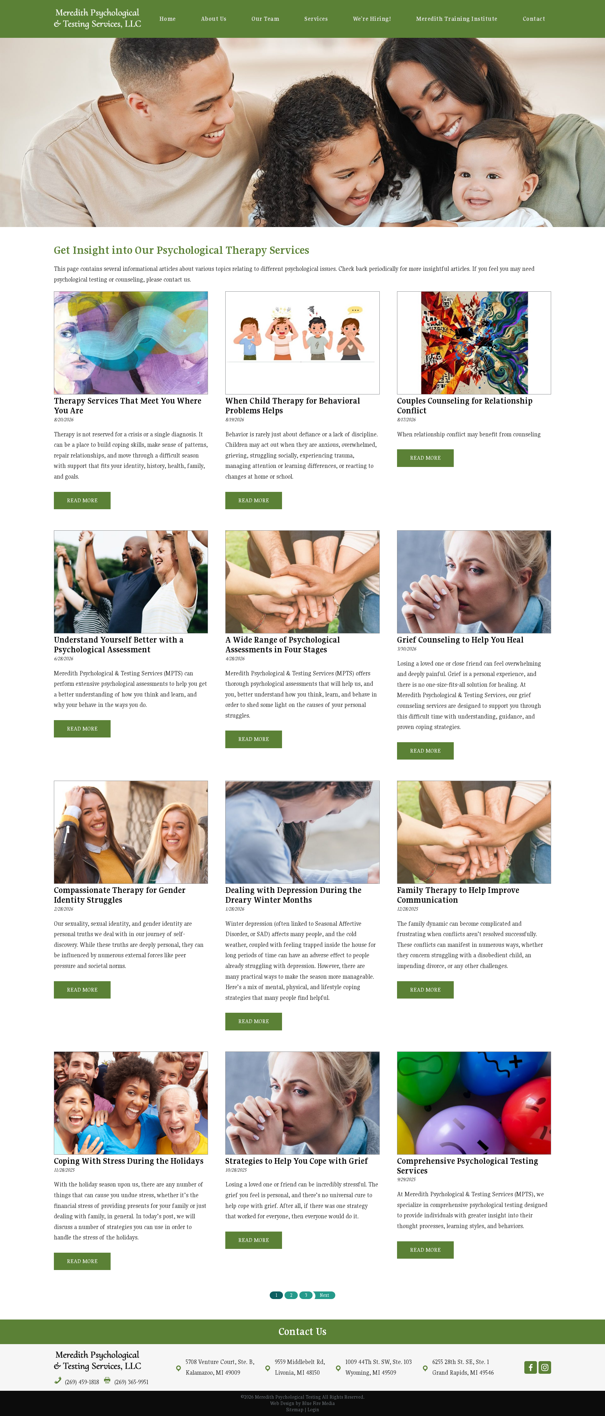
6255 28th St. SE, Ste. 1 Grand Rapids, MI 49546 (463, 1367)
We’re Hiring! (372, 18)
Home (167, 18)
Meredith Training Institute (457, 18)
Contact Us (302, 1331)
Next (324, 1295)
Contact (534, 18)
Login (313, 1410)
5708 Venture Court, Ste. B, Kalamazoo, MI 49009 (220, 1367)
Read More (82, 500)
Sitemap (294, 1410)
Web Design (282, 1403)
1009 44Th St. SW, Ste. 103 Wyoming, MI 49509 (378, 1367)
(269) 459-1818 (82, 1382)
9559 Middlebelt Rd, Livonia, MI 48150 (300, 1367)
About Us (214, 18)
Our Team (265, 18)
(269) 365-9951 (131, 1382)
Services (316, 18)
